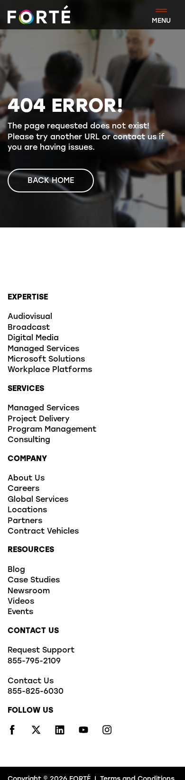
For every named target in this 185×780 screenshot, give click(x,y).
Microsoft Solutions (46, 359)
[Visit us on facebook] (12, 732)
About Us (26, 478)
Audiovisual (30, 317)
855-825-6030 (36, 692)
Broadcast (29, 328)
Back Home (51, 181)
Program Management (52, 430)
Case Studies (34, 580)
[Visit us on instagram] (107, 732)
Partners (25, 521)
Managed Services (43, 349)
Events (20, 612)
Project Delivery (39, 419)
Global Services (38, 500)
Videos (21, 602)
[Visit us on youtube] (83, 732)
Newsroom (29, 591)
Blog (16, 570)
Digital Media (33, 338)
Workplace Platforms (50, 370)
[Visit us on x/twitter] (36, 732)
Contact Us (31, 681)
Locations (27, 510)
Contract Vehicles (43, 531)
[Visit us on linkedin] (60, 732)
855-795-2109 (34, 661)
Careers (23, 489)
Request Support (41, 650)
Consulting (29, 440)
